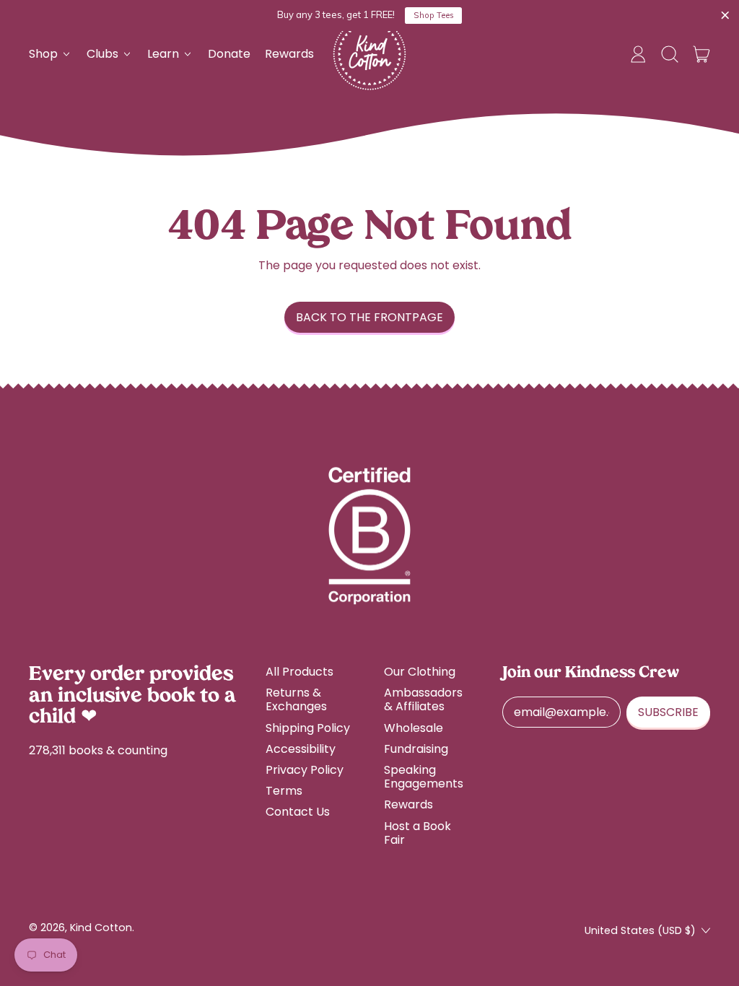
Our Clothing (419, 671)
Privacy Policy (305, 770)
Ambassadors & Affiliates (423, 699)
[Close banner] (725, 16)
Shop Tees (434, 15)
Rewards (289, 53)
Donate (229, 53)
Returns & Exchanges (296, 699)
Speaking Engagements (423, 777)
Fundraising (416, 749)
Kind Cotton (101, 927)
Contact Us (298, 811)
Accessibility (301, 749)
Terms (284, 790)
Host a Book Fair (417, 833)
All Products (299, 671)
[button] (670, 54)
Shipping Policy (308, 728)
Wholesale (413, 728)
